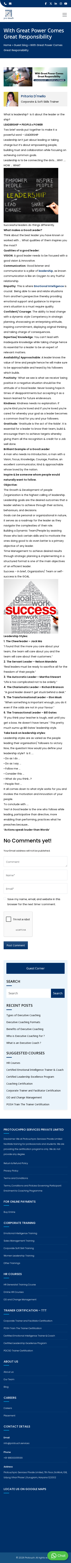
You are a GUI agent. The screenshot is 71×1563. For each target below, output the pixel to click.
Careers (8, 1408)
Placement (9, 1415)
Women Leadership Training (19, 1255)
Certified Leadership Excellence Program (30, 1076)
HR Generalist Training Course (20, 1284)
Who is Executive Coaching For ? (25, 1036)
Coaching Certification (19, 1083)
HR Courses (13, 1063)
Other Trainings (12, 1263)
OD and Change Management (24, 1097)
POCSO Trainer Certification (18, 1350)
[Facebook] (46, 3)
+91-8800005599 (13, 1457)
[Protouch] (9, 15)
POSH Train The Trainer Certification (27, 1104)
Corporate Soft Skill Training (19, 1248)
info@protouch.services (16, 1443)
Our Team (9, 1379)
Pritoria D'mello (33, 96)
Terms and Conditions (16, 1178)
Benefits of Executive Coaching (24, 1029)
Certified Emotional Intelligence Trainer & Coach (35, 1069)
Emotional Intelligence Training (20, 1233)
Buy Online (9, 1212)
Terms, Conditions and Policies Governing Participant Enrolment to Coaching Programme (32, 1188)
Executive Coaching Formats (23, 1022)
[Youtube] (66, 3)
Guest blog (21, 45)
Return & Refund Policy (16, 1163)
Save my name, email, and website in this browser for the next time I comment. (33, 901)
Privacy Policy (11, 1170)
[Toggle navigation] (64, 14)
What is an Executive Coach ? (23, 1043)
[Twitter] (50, 3)
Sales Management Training (19, 1240)
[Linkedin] (56, 3)
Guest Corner (35, 968)
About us (9, 1371)
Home (7, 45)
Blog (6, 1386)
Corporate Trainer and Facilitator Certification (33, 1090)
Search (57, 993)
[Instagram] (60, 3)
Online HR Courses (14, 1292)
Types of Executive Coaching (23, 1015)
